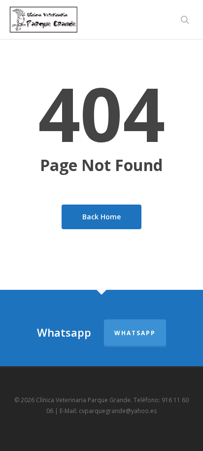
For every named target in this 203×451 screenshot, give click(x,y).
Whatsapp (135, 333)
